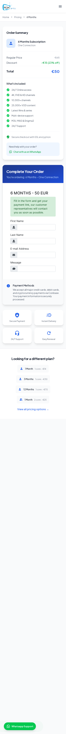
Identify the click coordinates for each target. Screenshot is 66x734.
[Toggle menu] (60, 6)
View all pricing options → (33, 409)
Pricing (17, 17)
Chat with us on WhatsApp (27, 151)
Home (6, 17)
